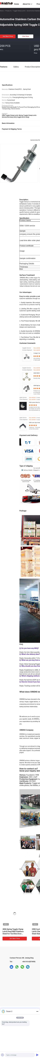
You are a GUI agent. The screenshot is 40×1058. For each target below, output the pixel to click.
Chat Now (25, 36)
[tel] (33, 967)
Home (2, 11)
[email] (11, 967)
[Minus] (37, 1011)
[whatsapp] (17, 967)
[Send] (37, 1055)
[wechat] (22, 967)
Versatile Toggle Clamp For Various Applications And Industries (13, 931)
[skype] (28, 967)
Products (8, 11)
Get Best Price (8, 36)
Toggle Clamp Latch (19, 11)
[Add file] (2, 1055)
